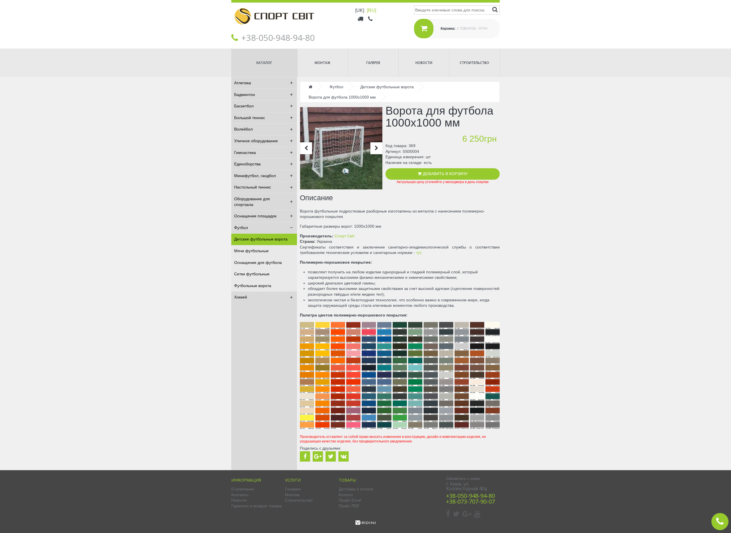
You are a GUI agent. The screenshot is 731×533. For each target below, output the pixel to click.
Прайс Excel (350, 500)
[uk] (359, 10)
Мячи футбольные (251, 251)
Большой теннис (249, 117)
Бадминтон (244, 94)
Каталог (264, 62)
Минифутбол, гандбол (255, 175)
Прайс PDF (349, 506)
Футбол (241, 227)
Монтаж (322, 62)
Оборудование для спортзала (252, 202)
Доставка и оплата (356, 489)
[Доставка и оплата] (361, 18)
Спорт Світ (345, 236)
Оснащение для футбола (258, 262)
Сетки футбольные (252, 274)
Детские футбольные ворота (261, 239)
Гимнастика (245, 152)
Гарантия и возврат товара (256, 506)
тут (418, 252)
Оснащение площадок (255, 216)
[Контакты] (370, 18)
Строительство (474, 62)
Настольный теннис (252, 187)
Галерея (373, 62)
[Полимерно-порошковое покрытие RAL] (400, 427)
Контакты (239, 494)
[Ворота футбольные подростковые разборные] (341, 148)
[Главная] (274, 29)
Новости (423, 62)
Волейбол (243, 129)
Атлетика (242, 83)
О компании (242, 489)
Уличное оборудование (256, 141)
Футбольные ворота (252, 285)
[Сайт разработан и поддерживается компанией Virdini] (365, 523)
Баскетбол (244, 106)
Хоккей (240, 297)
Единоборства (247, 164)
